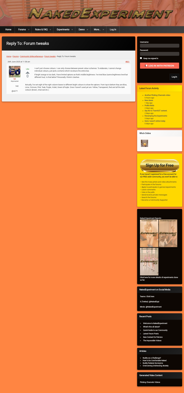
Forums (22, 29)
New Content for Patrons (153, 337)
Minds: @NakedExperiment (151, 307)
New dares (149, 100)
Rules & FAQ (41, 29)
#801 (127, 62)
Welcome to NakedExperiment (155, 323)
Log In (113, 29)
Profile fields (149, 106)
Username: (144, 42)
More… (97, 29)
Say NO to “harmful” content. (156, 111)
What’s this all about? (151, 327)
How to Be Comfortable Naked (154, 361)
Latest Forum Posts (151, 334)
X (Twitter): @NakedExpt (149, 302)
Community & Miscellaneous (31, 56)
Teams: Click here (147, 297)
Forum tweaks (50, 56)
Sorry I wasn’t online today (155, 121)
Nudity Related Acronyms (153, 363)
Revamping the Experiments (156, 116)
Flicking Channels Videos (150, 382)
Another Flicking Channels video (157, 95)
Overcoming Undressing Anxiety (155, 366)
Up (27, 73)
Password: (144, 50)
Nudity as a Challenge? (152, 358)
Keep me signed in (150, 58)
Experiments (63, 29)
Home (8, 29)
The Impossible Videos (152, 341)
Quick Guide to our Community (155, 330)
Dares (82, 29)
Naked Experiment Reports (150, 218)
